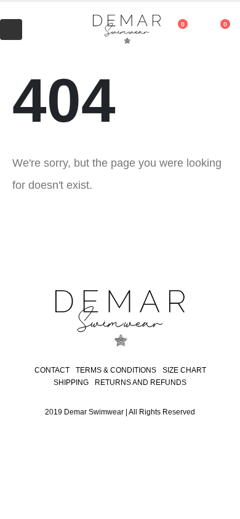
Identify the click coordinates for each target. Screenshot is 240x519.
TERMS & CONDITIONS (116, 370)
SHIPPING (71, 382)
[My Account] (44, 29)
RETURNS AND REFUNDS (140, 382)
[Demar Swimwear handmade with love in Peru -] (114, 30)
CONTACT (52, 370)
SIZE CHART (184, 370)
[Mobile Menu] (11, 29)
